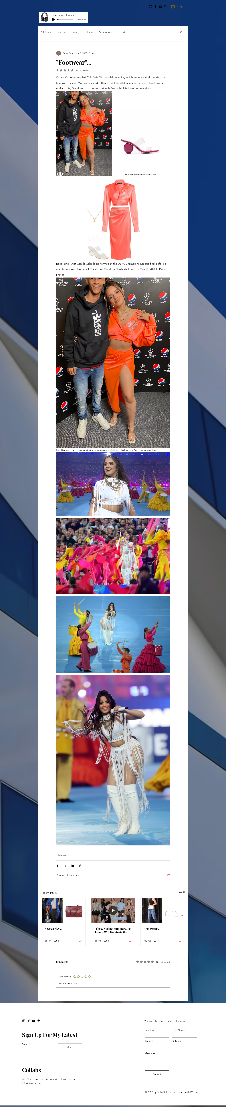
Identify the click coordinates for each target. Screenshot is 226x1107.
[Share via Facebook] (57, 865)
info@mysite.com (31, 1083)
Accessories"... (53, 928)
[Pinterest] (38, 1021)
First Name (151, 1030)
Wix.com (195, 1092)
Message (150, 1053)
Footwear (62, 855)
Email (25, 1044)
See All (181, 892)
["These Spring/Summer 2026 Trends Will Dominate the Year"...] (113, 910)
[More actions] (168, 53)
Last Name (178, 1030)
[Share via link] (80, 865)
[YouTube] (34, 1021)
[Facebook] (29, 1021)
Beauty (76, 31)
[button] (181, 32)
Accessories (105, 31)
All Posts (46, 31)
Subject (176, 1041)
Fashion (61, 31)
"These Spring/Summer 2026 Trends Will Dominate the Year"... (113, 930)
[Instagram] (24, 1021)
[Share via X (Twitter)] (65, 865)
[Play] (53, 19)
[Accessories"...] (63, 910)
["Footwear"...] (163, 910)
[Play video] (113, 484)
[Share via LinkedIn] (72, 865)
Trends (122, 31)
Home (89, 31)
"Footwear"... (152, 928)
